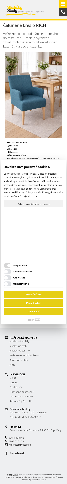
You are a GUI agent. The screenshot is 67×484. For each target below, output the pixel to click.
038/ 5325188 (16, 437)
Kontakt (14, 382)
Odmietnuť (33, 311)
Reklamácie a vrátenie (21, 396)
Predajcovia (16, 387)
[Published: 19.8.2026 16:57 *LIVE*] (20, 475)
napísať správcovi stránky (26, 477)
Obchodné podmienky (21, 391)
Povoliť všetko (33, 294)
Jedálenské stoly (18, 345)
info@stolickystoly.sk (20, 444)
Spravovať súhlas (36, 480)
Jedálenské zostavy (20, 350)
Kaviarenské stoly (19, 359)
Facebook (17, 453)
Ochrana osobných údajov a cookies (33, 204)
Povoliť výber (33, 303)
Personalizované (23, 271)
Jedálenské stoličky (19, 341)
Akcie (12, 364)
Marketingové (21, 283)
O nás (13, 377)
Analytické (19, 277)
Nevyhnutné (20, 265)
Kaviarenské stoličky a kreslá (25, 355)
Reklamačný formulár (21, 401)
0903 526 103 (16, 441)
